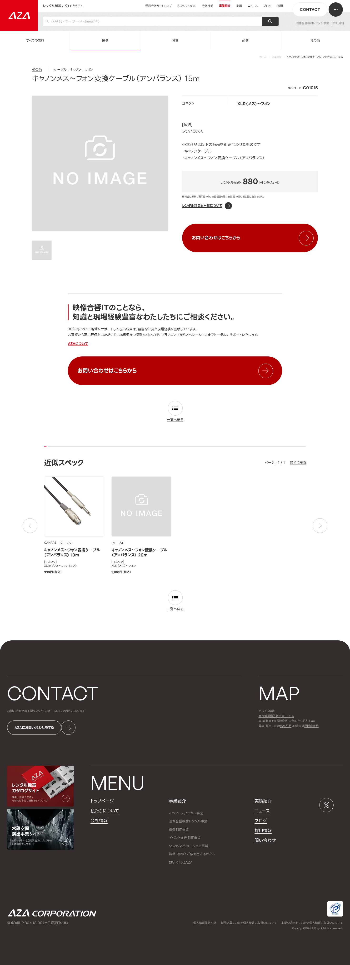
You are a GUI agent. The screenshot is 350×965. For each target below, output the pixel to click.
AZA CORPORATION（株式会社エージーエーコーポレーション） (52, 913)
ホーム (263, 57)
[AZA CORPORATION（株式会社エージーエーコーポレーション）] (19, 15)
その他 (315, 40)
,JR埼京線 (292, 726)
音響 (175, 40)
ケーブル (65, 543)
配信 (245, 40)
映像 (105, 40)
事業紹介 (276, 57)
